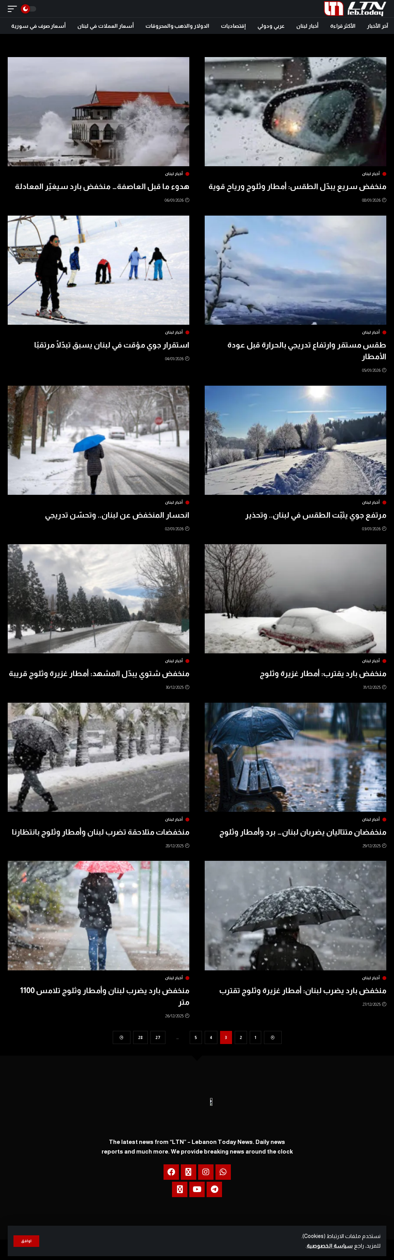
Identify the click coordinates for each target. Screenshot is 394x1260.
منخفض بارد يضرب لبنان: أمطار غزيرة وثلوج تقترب (302, 990)
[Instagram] (206, 1172)
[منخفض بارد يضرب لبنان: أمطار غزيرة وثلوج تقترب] (295, 915)
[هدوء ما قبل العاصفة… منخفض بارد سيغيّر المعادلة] (98, 111)
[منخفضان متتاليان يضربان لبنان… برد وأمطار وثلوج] (295, 757)
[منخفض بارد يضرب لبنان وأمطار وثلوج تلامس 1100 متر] (98, 915)
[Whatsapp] (223, 1172)
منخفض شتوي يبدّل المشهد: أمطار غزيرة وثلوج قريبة (99, 673)
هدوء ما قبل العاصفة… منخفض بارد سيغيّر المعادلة (102, 186)
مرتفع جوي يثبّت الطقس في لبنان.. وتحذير (315, 515)
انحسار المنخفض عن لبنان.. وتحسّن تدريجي (117, 515)
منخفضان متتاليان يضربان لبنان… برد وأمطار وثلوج (302, 832)
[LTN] (355, 8)
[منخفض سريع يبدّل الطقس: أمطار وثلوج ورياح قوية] (295, 111)
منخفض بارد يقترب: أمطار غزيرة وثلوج (323, 673)
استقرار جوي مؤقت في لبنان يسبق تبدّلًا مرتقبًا (111, 345)
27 (157, 1038)
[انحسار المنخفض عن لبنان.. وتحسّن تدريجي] (98, 440)
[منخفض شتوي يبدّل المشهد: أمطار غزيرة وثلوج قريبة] (98, 598)
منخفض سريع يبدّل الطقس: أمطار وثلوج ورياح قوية (297, 186)
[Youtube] (197, 1189)
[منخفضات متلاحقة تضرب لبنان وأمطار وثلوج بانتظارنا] (98, 757)
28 (140, 1038)
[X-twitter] (179, 1189)
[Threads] (188, 1172)
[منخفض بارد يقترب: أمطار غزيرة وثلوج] (295, 598)
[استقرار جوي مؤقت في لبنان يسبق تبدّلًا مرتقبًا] (98, 270)
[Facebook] (171, 1172)
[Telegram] (214, 1189)
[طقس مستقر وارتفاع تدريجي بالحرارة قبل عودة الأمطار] (295, 270)
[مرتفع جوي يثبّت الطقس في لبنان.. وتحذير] (295, 440)
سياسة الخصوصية (330, 1246)
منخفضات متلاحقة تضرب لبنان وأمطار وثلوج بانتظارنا (100, 832)
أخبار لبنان (371, 174)
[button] (26, 1241)
